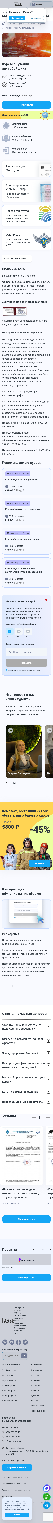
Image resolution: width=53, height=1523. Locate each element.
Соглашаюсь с (24, 670)
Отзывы (35, 1375)
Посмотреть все (26, 1219)
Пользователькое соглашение (14, 1484)
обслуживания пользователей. (17, 1509)
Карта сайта (7, 1497)
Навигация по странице (15, 258)
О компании (36, 1370)
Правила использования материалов (17, 1490)
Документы (36, 1395)
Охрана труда (8, 1385)
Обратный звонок (16, 1467)
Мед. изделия (8, 1375)
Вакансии (35, 1385)
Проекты (35, 1390)
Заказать (26, 663)
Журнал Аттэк (37, 1406)
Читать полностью (10, 1203)
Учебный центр (9, 1370)
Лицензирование (10, 1400)
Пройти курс (26, 104)
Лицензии (35, 1380)
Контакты (35, 1400)
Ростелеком (7, 1267)
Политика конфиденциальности (15, 1477)
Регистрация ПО (9, 1395)
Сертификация (9, 1380)
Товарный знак (38, 1411)
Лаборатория (8, 1390)
